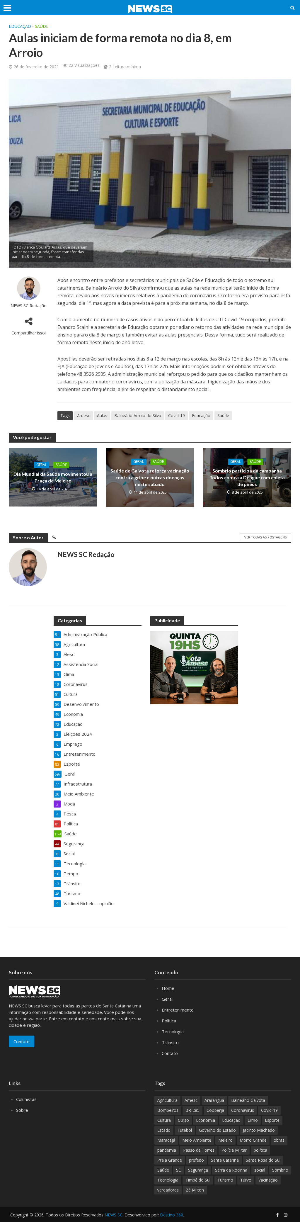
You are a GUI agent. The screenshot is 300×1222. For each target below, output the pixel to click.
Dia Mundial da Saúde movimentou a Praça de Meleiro (52, 477)
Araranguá (214, 1100)
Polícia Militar (234, 1150)
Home (168, 988)
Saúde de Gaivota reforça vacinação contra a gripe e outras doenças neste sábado (149, 477)
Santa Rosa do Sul (263, 1160)
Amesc (83, 415)
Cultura (164, 1120)
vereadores (168, 1190)
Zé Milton (195, 1190)
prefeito (196, 1160)
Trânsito (170, 1042)
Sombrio (280, 1170)
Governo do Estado (217, 1130)
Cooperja (215, 1110)
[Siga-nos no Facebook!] (277, 1215)
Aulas (102, 415)
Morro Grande (253, 1140)
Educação (20, 26)
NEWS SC (113, 1215)
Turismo (225, 1180)
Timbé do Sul (197, 1180)
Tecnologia (173, 1031)
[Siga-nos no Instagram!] (286, 1215)
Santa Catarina (225, 1160)
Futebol (185, 1130)
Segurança (198, 1170)
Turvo (245, 1180)
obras (279, 1140)
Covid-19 (176, 415)
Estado (164, 1130)
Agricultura (167, 1100)
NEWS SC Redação (29, 305)
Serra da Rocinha (231, 1170)
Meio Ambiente (196, 1140)
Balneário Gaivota (248, 1100)
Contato (21, 1041)
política (260, 1150)
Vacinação (268, 1180)
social (259, 1170)
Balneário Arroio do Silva (137, 415)
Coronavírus (242, 1110)
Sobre (22, 1110)
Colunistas (26, 1099)
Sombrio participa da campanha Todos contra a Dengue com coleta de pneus (247, 477)
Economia (205, 1120)
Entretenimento (178, 1010)
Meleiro (225, 1140)
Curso (183, 1120)
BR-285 (192, 1110)
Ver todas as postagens (265, 537)
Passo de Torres (198, 1150)
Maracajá (166, 1140)
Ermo (253, 1120)
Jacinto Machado (259, 1130)
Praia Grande (169, 1160)
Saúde (41, 26)
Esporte (272, 1120)
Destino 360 (171, 1215)
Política (169, 1021)
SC (178, 1170)
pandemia (166, 1150)
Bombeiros (167, 1110)
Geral (41, 464)
